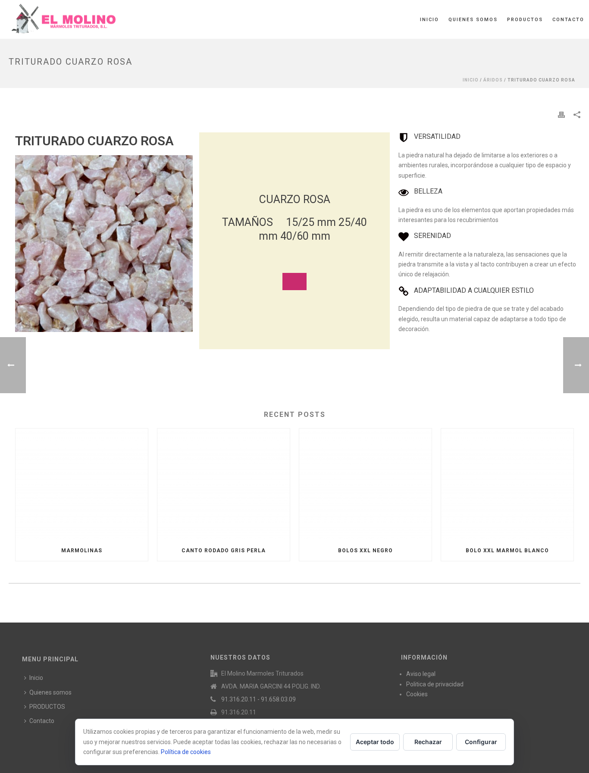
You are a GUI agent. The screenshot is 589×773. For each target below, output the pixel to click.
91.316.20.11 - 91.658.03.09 (258, 699)
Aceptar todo (375, 741)
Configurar (481, 741)
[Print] (561, 114)
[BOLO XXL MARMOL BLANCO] (507, 484)
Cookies (417, 694)
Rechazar (428, 741)
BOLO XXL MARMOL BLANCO (507, 551)
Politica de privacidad (435, 684)
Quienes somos (473, 19)
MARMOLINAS (81, 551)
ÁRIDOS (493, 80)
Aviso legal (420, 673)
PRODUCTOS (525, 19)
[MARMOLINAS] (82, 484)
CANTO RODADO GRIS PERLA (224, 551)
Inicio (429, 19)
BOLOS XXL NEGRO (365, 551)
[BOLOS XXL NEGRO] (365, 484)
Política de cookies (186, 751)
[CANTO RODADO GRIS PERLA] (223, 484)
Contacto (568, 19)
